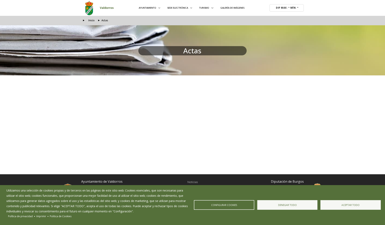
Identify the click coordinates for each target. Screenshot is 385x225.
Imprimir (41, 216)
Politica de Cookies (61, 216)
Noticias (192, 182)
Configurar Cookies (224, 205)
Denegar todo (287, 205)
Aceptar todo (350, 205)
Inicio (91, 20)
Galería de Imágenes (232, 7)
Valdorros (107, 8)
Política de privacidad (20, 216)
